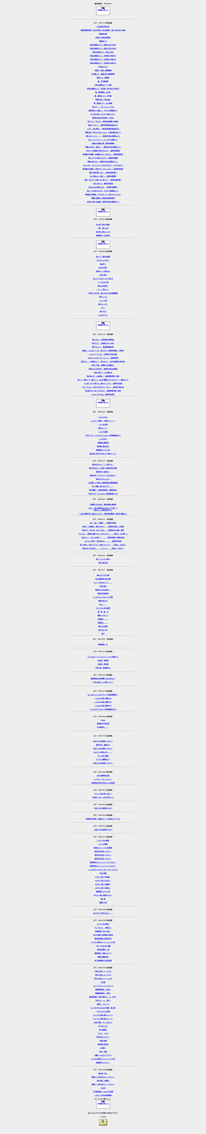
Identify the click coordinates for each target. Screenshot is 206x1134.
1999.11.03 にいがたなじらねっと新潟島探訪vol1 (103, 435)
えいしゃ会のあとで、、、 (103, 582)
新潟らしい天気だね (103, 271)
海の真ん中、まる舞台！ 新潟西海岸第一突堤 (103, 376)
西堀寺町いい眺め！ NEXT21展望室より (103, 110)
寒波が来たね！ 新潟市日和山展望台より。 (103, 161)
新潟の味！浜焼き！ (103, 472)
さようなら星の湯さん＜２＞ (103, 1019)
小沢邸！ (103, 1048)
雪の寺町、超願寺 (103, 1080)
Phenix (103, 720)
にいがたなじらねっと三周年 (103, 597)
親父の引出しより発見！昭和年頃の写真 (103, 468)
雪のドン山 (103, 297)
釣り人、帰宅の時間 (103, 256)
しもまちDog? (103, 417)
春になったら (103, 304)
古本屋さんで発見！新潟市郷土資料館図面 (103, 483)
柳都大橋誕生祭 (103, 957)
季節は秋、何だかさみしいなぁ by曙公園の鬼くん (103, 132)
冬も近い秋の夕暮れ (103, 224)
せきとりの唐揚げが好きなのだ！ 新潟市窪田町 (103, 150)
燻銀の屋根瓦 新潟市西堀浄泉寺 (103, 198)
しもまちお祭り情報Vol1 (103, 698)
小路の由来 (103, 1040)
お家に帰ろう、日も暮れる (103, 372)
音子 (103, 633)
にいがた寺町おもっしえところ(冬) (103, 1059)
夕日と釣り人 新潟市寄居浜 (103, 183)
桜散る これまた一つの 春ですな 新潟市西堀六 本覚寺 (103, 350)
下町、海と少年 (103, 228)
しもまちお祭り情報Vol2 (103, 702)
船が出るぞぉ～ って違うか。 (103, 464)
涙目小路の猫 (103, 563)
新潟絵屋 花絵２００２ (103, 953)
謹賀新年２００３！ (103, 1062)
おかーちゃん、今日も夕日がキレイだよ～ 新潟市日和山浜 (103, 387)
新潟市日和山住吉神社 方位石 (103, 118)
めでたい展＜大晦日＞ (103, 888)
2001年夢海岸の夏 (103, 775)
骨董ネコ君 (103, 902)
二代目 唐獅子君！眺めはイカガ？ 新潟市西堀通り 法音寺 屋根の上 (103, 514)
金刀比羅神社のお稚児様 (103, 960)
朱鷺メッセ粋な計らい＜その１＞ (103, 1077)
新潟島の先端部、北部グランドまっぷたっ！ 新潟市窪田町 (103, 169)
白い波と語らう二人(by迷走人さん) (103, 114)
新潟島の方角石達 (103, 723)
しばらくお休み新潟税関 (103, 1095)
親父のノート (103, 428)
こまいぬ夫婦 (103, 424)
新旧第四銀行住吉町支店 (103, 938)
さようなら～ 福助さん (103, 927)
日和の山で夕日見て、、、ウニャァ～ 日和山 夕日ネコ (103, 548)
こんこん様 (103, 300)
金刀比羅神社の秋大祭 (103, 579)
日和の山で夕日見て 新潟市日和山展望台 (103, 369)
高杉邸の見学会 (103, 1044)
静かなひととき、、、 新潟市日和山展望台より (103, 136)
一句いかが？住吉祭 (103, 1011)
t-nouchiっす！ (103, 315)
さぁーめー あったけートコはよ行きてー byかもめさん (103, 165)
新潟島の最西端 (103, 443)
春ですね (103, 311)
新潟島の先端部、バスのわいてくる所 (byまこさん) (103, 194)
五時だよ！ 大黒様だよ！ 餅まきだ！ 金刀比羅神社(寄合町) (103, 361)
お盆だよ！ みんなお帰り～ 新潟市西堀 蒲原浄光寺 (103, 537)
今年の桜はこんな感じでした (103, 682)
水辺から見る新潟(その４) (103, 808)
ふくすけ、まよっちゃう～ (103, 779)
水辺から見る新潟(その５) (103, 829)
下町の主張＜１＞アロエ (103, 971)
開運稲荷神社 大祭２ (103, 993)
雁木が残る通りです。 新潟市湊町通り (103, 172)
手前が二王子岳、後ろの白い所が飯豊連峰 (103, 293)
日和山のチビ (103, 67)
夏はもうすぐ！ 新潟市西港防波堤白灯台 (103, 125)
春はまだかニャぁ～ (104, 479)
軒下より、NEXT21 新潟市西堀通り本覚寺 (103, 121)
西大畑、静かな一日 (103, 232)
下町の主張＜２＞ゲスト (103, 975)
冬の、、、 (103, 604)
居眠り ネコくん (103, 1004)
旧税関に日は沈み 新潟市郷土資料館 (103, 504)
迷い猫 (103, 899)
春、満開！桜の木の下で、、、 (103, 486)
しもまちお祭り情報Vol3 (103, 705)
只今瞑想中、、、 (103, 727)
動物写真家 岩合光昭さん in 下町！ (103, 997)
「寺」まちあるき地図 (103, 946)
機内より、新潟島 (103, 77)
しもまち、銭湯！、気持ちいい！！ (103, 421)
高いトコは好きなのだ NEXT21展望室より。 (103, 191)
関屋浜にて (103, 41)
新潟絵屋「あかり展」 (103, 931)
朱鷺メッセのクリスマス (103, 1055)
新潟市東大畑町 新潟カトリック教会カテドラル (103, 819)
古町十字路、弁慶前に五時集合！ (103, 365)
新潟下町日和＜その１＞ (103, 851)
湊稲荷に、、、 (103, 623)
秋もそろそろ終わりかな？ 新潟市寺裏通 (103, 158)
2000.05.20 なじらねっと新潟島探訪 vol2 (103, 493)
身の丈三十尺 (103, 630)
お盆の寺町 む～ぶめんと (103, 1022)
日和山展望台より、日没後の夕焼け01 (103, 56)
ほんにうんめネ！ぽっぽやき (103, 278)
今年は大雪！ (103, 267)
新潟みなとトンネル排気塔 (103, 848)
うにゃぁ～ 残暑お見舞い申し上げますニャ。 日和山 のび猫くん (103, 534)
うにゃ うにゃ (103, 1033)
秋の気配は (103, 1030)
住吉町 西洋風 (103, 660)
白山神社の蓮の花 (103, 26)
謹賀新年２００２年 (103, 891)
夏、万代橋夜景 (103, 81)
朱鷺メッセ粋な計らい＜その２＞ (103, 1084)
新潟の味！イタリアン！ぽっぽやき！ (103, 475)
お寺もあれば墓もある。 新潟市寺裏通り (103, 187)
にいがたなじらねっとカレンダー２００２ (103, 869)
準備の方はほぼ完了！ (103, 590)
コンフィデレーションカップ (103, 986)
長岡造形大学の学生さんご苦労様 (103, 783)
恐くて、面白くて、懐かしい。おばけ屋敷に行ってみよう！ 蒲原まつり (103, 380)
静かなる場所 (103, 626)
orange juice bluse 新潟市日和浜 (103, 394)
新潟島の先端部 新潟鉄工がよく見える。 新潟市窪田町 (103, 154)
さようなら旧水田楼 (103, 608)
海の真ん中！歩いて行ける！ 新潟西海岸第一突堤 (103, 391)
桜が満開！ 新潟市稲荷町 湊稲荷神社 (103, 490)
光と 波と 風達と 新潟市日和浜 (103, 523)
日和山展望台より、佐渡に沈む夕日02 (103, 48)
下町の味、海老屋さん (103, 668)
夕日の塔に (103, 275)
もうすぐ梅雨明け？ (103, 759)
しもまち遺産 (103, 432)
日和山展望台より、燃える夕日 (103, 52)
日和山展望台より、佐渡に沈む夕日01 (103, 45)
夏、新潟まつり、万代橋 (103, 96)
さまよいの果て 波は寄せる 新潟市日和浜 (103, 541)
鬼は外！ (103, 264)
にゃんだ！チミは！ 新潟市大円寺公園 (103, 354)
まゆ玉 (103, 1088)
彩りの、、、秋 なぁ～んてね (103, 107)
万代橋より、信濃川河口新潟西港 (103, 74)
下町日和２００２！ (103, 1037)
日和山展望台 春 (103, 949)
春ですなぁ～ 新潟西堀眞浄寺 (103, 347)
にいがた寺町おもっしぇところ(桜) (103, 942)
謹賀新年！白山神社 (103, 235)
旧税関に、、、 (103, 619)
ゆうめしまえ (103, 1026)
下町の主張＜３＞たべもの (103, 978)
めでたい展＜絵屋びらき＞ (103, 895)
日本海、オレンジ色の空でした (103, 797)
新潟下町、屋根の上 (103, 745)
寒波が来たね (103, 601)
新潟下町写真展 (103, 593)
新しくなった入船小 (103, 559)
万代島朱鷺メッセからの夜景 (103, 1091)
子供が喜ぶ (103, 586)
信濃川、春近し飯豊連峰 (103, 70)
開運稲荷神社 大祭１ (103, 989)
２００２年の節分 (103, 924)
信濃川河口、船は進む (103, 99)
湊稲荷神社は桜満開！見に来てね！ (103, 678)
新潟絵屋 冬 (103, 644)
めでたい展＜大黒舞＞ (103, 884)
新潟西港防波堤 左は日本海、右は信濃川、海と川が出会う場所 (103, 30)
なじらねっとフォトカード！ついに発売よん (103, 657)
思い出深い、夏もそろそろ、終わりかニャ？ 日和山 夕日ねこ (103, 545)
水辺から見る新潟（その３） (103, 763)
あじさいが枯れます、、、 (103, 752)
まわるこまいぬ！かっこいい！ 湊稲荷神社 (103, 358)
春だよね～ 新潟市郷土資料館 (103, 339)
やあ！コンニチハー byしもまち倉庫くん (103, 140)
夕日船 (103, 982)
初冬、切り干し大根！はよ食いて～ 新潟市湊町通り (103, 180)
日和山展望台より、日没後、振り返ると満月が (103, 88)
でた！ (103, 308)
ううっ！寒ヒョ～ (103, 289)
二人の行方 (103, 439)
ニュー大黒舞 (103, 844)
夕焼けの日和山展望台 (103, 37)
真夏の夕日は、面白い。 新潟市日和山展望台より (103, 147)
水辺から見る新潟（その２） (103, 748)
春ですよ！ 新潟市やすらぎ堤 (103, 343)
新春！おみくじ (103, 615)
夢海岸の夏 (103, 34)
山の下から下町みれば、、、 (103, 913)
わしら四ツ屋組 (103, 756)
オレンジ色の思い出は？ (103, 794)
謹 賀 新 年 (103, 612)
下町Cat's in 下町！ (103, 1000)
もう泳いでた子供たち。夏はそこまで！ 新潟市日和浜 (103, 383)
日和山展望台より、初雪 (103, 85)
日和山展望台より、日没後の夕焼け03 (103, 63)
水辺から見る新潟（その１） (103, 741)
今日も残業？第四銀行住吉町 (103, 935)
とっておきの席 (103, 282)
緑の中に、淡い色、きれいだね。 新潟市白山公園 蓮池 (103, 530)
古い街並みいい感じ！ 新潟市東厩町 (103, 176)
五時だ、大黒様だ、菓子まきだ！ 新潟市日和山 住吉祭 (103, 526)
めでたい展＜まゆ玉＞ (103, 880)
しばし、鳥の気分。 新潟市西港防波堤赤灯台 (103, 129)
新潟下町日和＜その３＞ (103, 859)
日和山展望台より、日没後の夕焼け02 (103, 59)
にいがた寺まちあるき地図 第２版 (103, 1008)
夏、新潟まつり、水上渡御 (103, 103)
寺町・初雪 (103, 1051)
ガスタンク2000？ (103, 260)
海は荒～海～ (103, 1073)
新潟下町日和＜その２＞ (103, 855)
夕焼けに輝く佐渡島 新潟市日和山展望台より (103, 202)
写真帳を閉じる (103, 10)
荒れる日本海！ (103, 286)
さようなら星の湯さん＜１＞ (103, 1015)
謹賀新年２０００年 (103, 450)
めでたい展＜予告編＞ (103, 877)
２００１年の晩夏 (103, 840)
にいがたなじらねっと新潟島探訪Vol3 (103, 709)
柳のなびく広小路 (103, 575)
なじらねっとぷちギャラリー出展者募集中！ (103, 695)
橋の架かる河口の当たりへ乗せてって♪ (103, 453)
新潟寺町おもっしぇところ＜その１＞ (103, 862)
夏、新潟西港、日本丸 (103, 92)
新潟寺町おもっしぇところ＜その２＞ (103, 866)
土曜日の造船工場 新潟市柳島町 (103, 143)
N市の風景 (103, 873)
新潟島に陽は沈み (103, 446)
